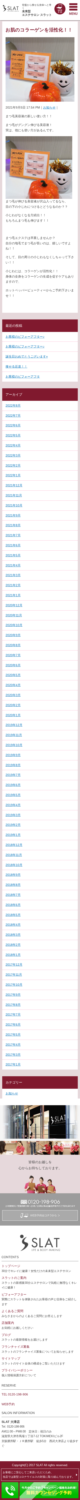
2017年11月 (14, 974)
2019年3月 (13, 815)
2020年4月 (13, 685)
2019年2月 (13, 825)
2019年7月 (13, 775)
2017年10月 (14, 984)
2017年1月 (13, 1064)
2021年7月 (13, 535)
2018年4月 (13, 924)
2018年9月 (13, 875)
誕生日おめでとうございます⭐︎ (27, 356)
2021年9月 (13, 515)
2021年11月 (14, 495)
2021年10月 (14, 505)
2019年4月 (13, 805)
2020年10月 (14, 625)
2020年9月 (13, 635)
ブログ (6, 1335)
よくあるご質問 (12, 1311)
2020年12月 (14, 605)
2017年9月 (13, 994)
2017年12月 (14, 964)
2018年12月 (14, 845)
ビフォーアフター (14, 1294)
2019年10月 (14, 745)
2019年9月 (13, 755)
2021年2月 (13, 585)
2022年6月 (13, 425)
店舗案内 (8, 1323)
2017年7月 (13, 1014)
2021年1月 (13, 595)
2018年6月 (13, 905)
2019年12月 (14, 725)
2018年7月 (13, 895)
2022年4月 (13, 445)
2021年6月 (13, 545)
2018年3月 (13, 934)
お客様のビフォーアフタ (23, 376)
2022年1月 (13, 475)
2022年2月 (13, 465)
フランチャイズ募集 (16, 1346)
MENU (73, 8)
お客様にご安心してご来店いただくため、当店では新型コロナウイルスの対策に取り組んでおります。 (39, 1474)
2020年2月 (13, 705)
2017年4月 (13, 1044)
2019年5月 (13, 795)
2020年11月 (14, 615)
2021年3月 (13, 575)
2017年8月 (13, 1004)
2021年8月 (13, 525)
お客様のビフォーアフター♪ (25, 336)
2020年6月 (13, 665)
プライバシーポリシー (17, 1370)
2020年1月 (13, 715)
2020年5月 (13, 675)
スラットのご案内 (14, 1278)
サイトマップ (11, 1358)
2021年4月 (13, 565)
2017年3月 (13, 1054)
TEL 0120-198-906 (15, 1394)
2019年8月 (13, 765)
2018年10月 (14, 865)
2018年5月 (13, 915)
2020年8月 (13, 645)
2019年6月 (13, 785)
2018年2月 (13, 945)
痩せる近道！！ (16, 366)
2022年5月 (13, 435)
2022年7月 (13, 415)
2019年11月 (14, 735)
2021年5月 (13, 555)
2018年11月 (14, 855)
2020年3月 (13, 695)
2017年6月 (13, 1024)
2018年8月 (13, 885)
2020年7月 (13, 655)
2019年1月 (13, 835)
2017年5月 (13, 1034)
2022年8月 (13, 405)
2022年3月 (13, 455)
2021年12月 (14, 485)
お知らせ (49, 107)
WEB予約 (8, 1404)
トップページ (11, 1266)
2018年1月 (13, 955)
